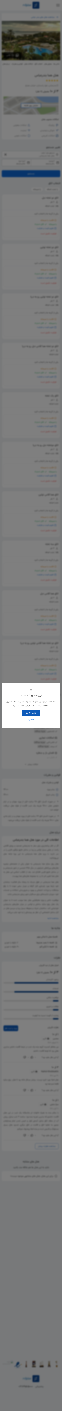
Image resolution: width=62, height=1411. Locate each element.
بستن (31, 719)
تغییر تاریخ (31, 713)
